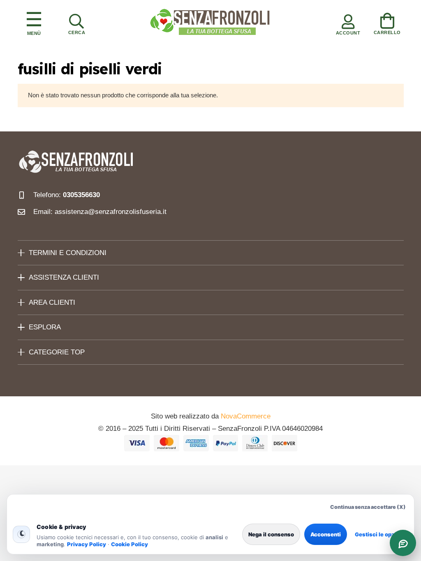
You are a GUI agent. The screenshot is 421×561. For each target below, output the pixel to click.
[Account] (348, 22)
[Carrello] (387, 22)
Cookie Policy (129, 544)
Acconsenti (325, 534)
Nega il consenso (271, 534)
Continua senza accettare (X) (368, 507)
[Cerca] (76, 23)
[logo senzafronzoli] (210, 23)
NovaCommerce (246, 416)
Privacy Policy (86, 544)
